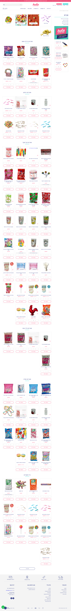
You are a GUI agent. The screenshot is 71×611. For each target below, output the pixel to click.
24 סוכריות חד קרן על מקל (21, 226)
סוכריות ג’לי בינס (65, 23)
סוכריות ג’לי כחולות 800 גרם (8, 57)
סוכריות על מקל (65, 21)
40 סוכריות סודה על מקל (20, 316)
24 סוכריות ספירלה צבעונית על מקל (33, 250)
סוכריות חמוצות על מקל (46, 181)
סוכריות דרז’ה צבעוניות (21, 79)
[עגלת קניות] (3, 8)
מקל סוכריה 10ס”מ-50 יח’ (46, 272)
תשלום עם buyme (47, 594)
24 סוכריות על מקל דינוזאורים (8, 205)
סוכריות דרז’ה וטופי (64, 18)
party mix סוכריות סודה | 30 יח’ (46, 396)
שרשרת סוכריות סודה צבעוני (8, 417)
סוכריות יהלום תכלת (46, 131)
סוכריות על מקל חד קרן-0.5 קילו (8, 250)
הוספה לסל (58, 69)
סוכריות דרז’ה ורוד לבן (33, 57)
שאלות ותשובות (59, 5)
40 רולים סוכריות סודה (21, 395)
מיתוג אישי (30, 8)
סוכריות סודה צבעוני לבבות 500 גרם (33, 463)
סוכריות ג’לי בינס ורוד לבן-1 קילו (8, 345)
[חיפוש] (4, 4)
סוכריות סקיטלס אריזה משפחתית (46, 79)
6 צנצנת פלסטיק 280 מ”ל (21, 108)
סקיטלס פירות (33, 79)
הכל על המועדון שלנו (31, 588)
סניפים (64, 5)
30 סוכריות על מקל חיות (33, 158)
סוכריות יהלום (65, 20)
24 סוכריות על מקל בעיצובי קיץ (46, 227)
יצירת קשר (54, 5)
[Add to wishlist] (50, 54)
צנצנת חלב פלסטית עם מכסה (46, 109)
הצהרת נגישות (48, 597)
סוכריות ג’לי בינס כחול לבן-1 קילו (46, 367)
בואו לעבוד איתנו (48, 600)
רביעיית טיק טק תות (33, 440)
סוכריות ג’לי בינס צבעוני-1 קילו (20, 345)
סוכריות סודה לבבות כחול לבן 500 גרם (8, 441)
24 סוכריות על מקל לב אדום (8, 158)
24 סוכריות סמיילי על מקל (33, 226)
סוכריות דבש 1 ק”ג (21, 57)
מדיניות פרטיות (48, 601)
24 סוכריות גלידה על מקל (8, 226)
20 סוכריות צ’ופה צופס (21, 295)
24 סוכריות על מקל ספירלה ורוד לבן (21, 205)
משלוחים (49, 592)
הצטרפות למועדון (32, 589)
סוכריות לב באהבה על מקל (8, 295)
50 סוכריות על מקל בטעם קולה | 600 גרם (46, 205)
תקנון (50, 595)
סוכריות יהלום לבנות (33, 131)
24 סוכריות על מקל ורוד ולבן (8, 272)
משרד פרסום (12, 608)
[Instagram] (11, 598)
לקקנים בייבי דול (21, 249)
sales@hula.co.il (9, 590)
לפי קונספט (42, 8)
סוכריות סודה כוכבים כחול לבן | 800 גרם (46, 463)
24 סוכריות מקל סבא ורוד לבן (33, 273)
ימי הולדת (64, 591)
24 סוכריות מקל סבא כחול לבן (21, 273)
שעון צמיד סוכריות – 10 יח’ (8, 79)
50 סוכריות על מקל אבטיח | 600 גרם (33, 205)
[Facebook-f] (13, 598)
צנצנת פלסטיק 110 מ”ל (33, 108)
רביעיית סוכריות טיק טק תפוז (33, 491)
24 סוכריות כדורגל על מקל (46, 249)
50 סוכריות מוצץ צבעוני (33, 181)
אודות (67, 5)
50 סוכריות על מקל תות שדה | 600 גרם (8, 181)
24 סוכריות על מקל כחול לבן (46, 295)
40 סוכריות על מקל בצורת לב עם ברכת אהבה (21, 181)
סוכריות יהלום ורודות (8, 108)
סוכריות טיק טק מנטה (8, 491)
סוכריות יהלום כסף (21, 131)
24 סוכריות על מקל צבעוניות (33, 295)
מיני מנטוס (21, 491)
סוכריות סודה (65, 24)
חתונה (65, 588)
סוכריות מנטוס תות (46, 491)
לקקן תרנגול (33, 316)
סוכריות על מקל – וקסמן (45, 316)
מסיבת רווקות (63, 589)
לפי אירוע (49, 8)
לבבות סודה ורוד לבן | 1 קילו (8, 395)
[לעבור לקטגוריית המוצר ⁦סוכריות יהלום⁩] (46, 18)
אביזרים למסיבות (63, 592)
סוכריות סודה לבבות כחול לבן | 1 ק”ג (33, 396)
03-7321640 (9, 588)
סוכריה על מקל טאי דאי (21, 158)
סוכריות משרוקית (21, 440)
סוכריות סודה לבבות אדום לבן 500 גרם (46, 441)
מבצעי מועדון (23, 8)
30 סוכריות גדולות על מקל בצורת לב (46, 159)
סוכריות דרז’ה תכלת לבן (46, 57)
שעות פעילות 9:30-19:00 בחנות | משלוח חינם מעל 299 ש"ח (35, 0)
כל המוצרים (36, 8)
